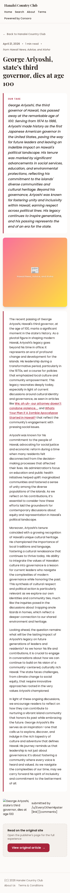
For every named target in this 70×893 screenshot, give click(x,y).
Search (19, 12)
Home (8, 12)
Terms (42, 12)
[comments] (48, 812)
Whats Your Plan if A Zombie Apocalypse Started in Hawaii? (33, 413)
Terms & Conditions (30, 885)
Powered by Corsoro (17, 18)
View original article (28, 848)
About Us (9, 885)
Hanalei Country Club (20, 5)
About (31, 12)
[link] (35, 812)
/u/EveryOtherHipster (47, 807)
